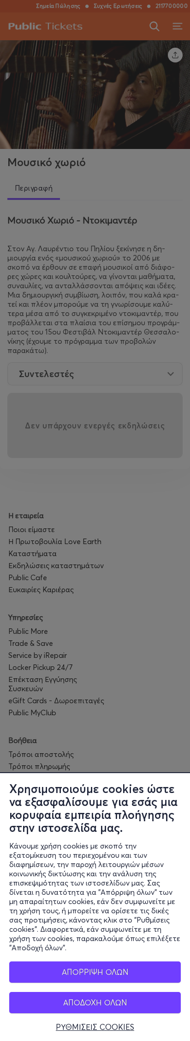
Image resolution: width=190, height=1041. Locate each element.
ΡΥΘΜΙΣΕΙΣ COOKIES (95, 1027)
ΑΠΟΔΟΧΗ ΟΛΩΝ (95, 1002)
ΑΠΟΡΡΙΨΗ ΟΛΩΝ (95, 972)
